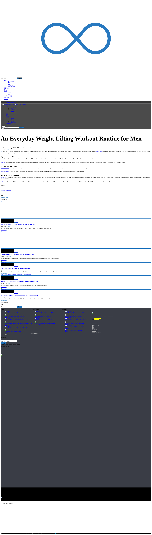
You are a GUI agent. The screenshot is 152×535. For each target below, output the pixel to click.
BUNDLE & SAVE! (11, 83)
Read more (16, 222)
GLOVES (9, 84)
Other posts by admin (4, 197)
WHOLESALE (7, 88)
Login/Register (7, 97)
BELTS (9, 82)
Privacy (6, 334)
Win (5, 89)
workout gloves (99, 151)
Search (20, 78)
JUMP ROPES (10, 85)
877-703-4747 (96, 319)
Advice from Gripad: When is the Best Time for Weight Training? (20, 295)
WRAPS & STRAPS (11, 86)
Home (2, 130)
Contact (5, 90)
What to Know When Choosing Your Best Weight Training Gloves (19, 281)
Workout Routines (7, 130)
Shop (5, 80)
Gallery (9, 94)
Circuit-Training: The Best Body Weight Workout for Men (17, 254)
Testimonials (34, 333)
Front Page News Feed (5, 262)
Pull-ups (2, 158)
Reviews (5, 87)
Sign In (5, 99)
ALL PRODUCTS (11, 81)
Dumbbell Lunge (4, 181)
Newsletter (6, 99)
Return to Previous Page (5, 130)
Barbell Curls (3, 162)
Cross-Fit (2, 248)
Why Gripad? (10, 95)
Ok (55, 533)
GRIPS (9, 84)
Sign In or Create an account (11, 102)
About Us (94, 331)
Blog (9, 92)
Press (9, 93)
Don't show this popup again (8, 503)
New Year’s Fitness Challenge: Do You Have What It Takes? (18, 224)
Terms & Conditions (96, 332)
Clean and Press (3, 177)
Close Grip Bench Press (5, 168)
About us (9, 91)
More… (5, 91)
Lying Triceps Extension (5, 171)
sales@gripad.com (97, 318)
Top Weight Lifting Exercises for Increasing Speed (15, 268)
